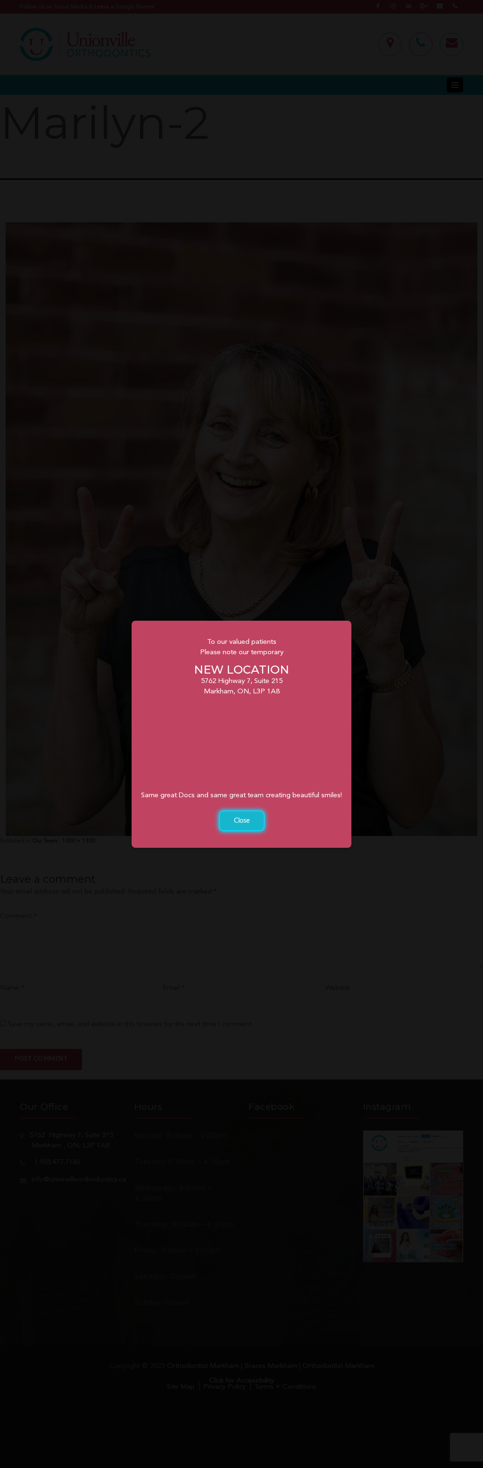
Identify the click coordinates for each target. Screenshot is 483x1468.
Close (242, 821)
